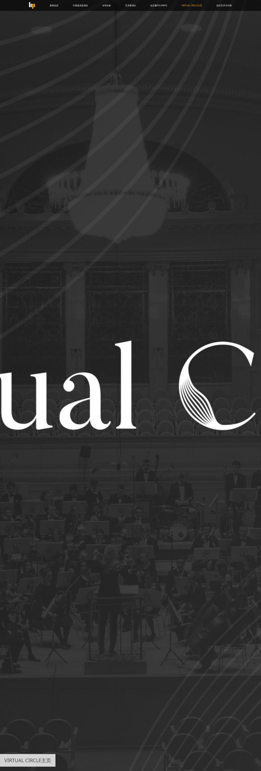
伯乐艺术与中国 (224, 5)
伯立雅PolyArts (158, 5)
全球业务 (106, 5)
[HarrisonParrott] (32, 5)
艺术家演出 (130, 5)
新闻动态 (54, 5)
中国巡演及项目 (80, 5)
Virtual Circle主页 (191, 5)
